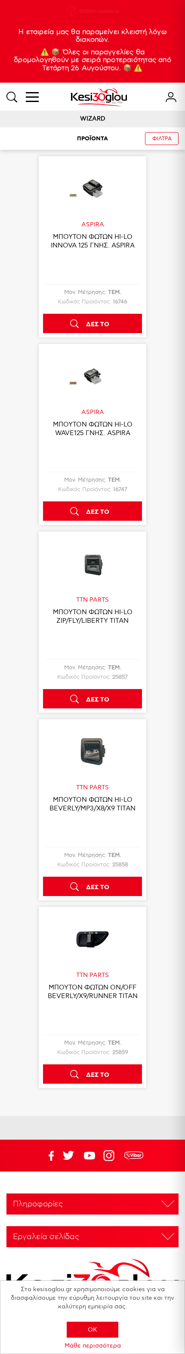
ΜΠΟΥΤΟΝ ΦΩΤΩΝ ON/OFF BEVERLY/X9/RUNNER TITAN (93, 991)
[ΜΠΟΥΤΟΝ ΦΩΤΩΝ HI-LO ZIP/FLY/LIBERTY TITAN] (92, 564)
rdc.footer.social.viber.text (133, 1155)
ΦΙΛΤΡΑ (162, 139)
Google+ (110, 1155)
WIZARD (92, 118)
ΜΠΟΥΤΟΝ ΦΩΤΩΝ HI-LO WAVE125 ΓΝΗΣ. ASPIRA (93, 428)
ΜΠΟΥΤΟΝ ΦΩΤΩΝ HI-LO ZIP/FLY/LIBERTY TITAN (93, 616)
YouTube (68, 1155)
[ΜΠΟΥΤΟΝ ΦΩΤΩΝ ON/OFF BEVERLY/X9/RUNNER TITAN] (92, 939)
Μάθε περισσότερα (93, 1345)
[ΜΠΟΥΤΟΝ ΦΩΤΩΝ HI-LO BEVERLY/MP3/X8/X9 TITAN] (92, 751)
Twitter (89, 1155)
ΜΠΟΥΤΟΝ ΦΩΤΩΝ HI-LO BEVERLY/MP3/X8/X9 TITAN (92, 804)
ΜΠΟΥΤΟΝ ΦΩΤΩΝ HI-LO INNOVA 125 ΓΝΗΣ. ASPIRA (93, 241)
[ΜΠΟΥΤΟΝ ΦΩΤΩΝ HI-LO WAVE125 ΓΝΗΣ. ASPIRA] (92, 376)
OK (92, 1329)
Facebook (47, 1155)
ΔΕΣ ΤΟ (97, 324)
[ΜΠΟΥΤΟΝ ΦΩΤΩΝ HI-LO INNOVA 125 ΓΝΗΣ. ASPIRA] (92, 188)
